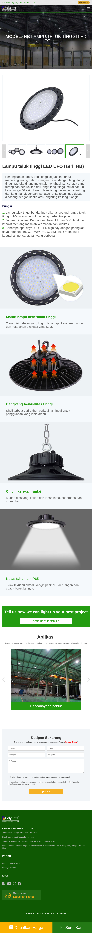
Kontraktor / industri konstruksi (54, 782)
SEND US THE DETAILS (46, 621)
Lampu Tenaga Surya (11, 863)
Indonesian (61, 913)
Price (85, 3)
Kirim (47, 791)
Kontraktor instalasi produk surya (23, 782)
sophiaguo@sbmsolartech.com (21, 2)
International (48, 913)
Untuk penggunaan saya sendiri (22, 784)
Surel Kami (74, 927)
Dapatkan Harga (23, 896)
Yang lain (75, 782)
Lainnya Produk (9, 868)
